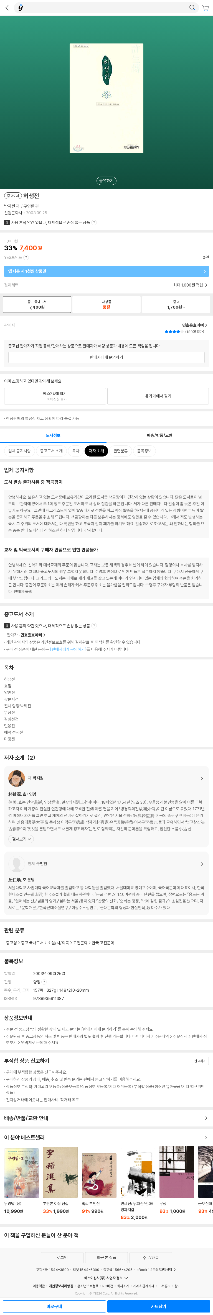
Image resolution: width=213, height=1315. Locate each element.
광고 (177, 1286)
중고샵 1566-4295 (118, 1269)
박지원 (9, 206)
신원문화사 (13, 212)
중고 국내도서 (32, 942)
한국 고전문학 (103, 942)
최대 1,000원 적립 (188, 285)
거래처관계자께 (143, 1286)
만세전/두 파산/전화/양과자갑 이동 (138, 1184)
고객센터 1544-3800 (52, 1269)
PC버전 (107, 1286)
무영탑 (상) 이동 (21, 1184)
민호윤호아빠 (31, 635)
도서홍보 (164, 1286)
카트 (206, 8)
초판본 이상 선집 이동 (60, 1183)
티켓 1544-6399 (86, 1269)
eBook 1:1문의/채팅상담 (154, 1269)
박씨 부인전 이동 (99, 1186)
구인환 (29, 206)
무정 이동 (176, 1183)
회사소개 (123, 1286)
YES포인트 (13, 257)
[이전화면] (7, 7)
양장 (37, 981)
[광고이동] (192, 7)
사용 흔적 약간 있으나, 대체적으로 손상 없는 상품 (50, 222)
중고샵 (11, 942)
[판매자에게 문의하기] (68, 649)
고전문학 (80, 942)
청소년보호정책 (87, 1286)
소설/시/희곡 (58, 942)
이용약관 (39, 1286)
